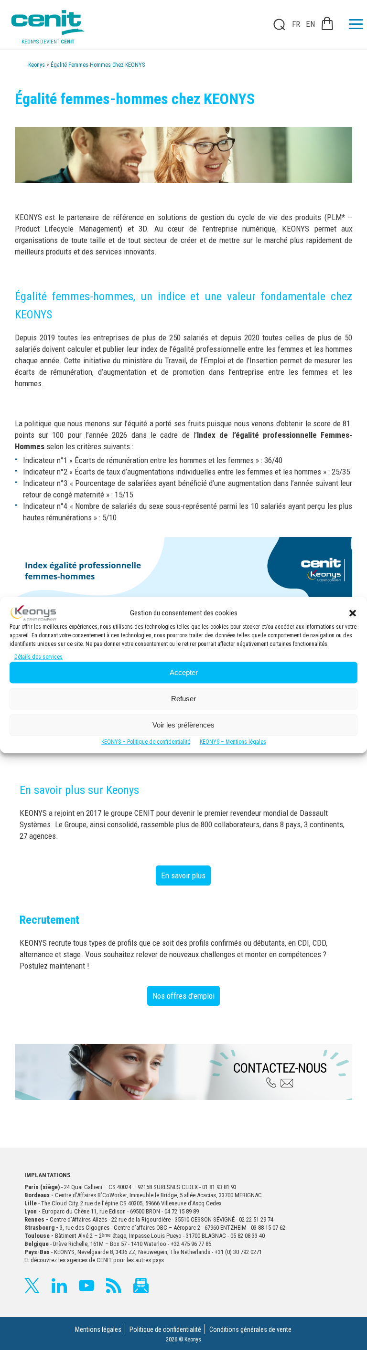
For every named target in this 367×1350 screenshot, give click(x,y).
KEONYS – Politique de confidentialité (145, 742)
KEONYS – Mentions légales (233, 742)
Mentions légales (98, 1329)
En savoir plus (183, 875)
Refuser (183, 699)
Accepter (184, 672)
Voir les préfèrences (183, 725)
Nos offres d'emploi (183, 996)
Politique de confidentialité (165, 1329)
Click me (276, 24)
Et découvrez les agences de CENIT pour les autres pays (94, 1260)
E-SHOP (327, 23)
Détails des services (38, 657)
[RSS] (113, 1285)
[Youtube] (86, 1285)
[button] (352, 613)
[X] (32, 1285)
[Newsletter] (141, 1285)
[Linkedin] (59, 1285)
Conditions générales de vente (250, 1329)
